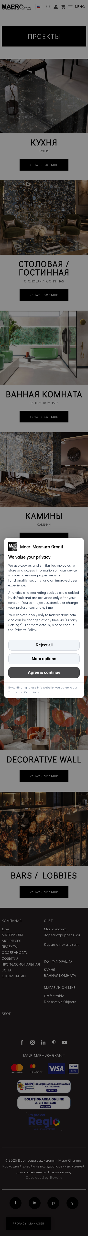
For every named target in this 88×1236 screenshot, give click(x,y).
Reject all (44, 645)
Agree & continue (44, 672)
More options (44, 659)
